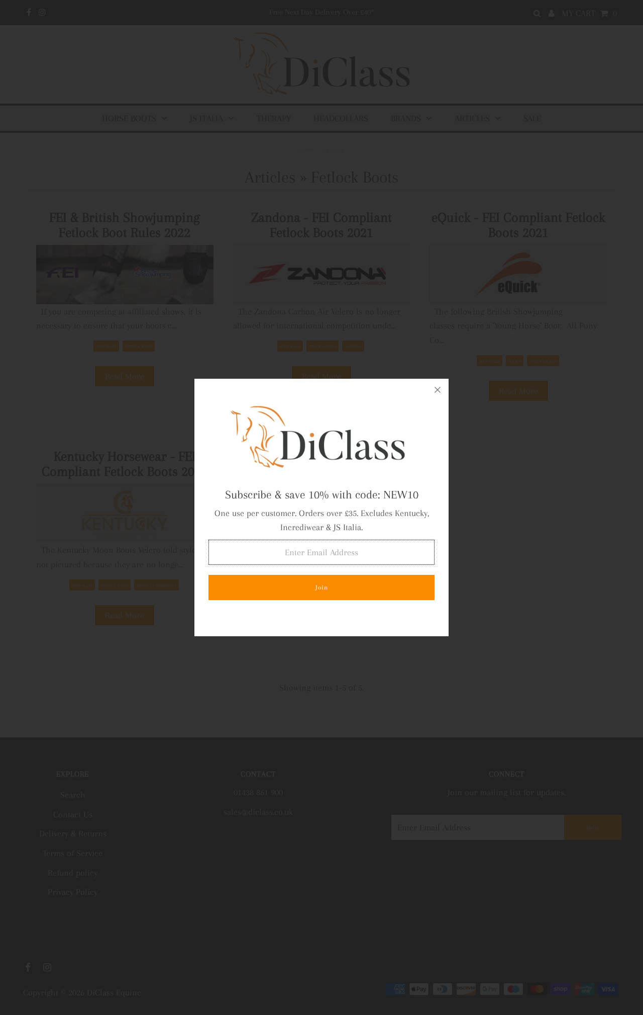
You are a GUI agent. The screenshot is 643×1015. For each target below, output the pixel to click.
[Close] (437, 390)
